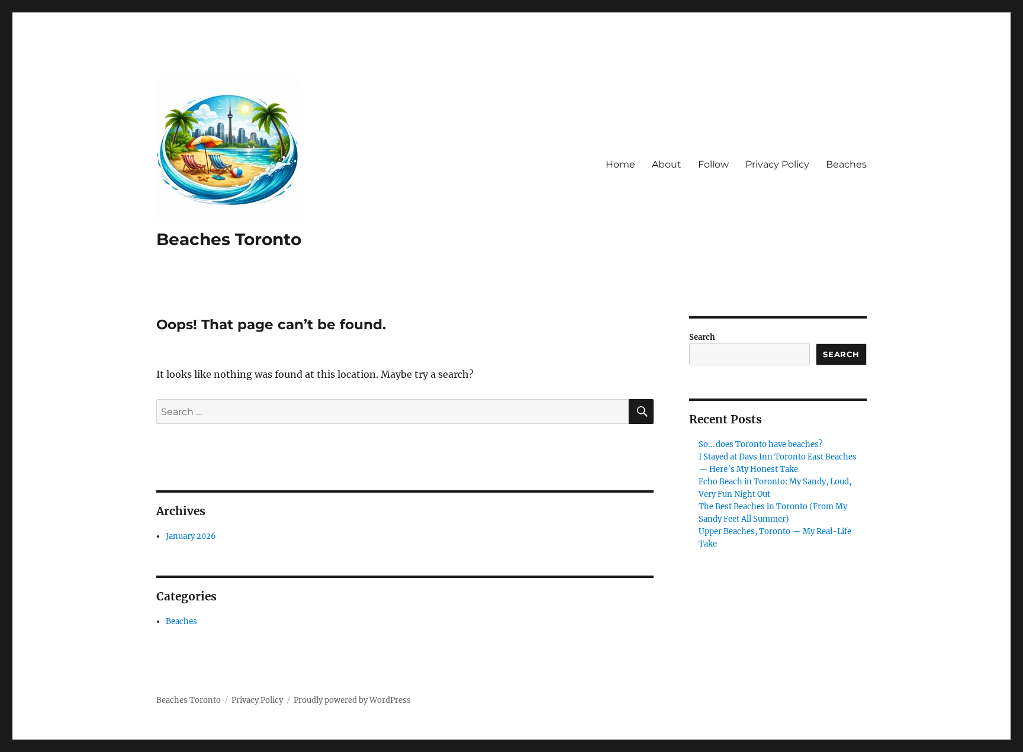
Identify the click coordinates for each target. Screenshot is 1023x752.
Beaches (846, 164)
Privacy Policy (777, 164)
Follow (713, 164)
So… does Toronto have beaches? (760, 444)
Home (620, 164)
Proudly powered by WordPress (352, 700)
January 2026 (191, 536)
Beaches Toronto (228, 239)
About (666, 164)
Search (702, 337)
